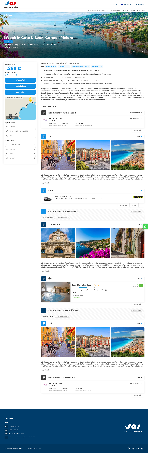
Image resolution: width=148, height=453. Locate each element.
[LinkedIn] (142, 448)
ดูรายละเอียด (138, 130)
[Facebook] (128, 448)
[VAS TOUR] (133, 428)
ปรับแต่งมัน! (20, 80)
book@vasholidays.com (16, 433)
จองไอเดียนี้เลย (20, 86)
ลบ (141, 205)
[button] (45, 155)
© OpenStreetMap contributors (14, 97)
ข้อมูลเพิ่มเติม (45, 183)
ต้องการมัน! (20, 92)
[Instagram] (133, 448)
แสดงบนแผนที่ (83, 287)
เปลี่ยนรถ (134, 205)
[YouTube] (137, 448)
